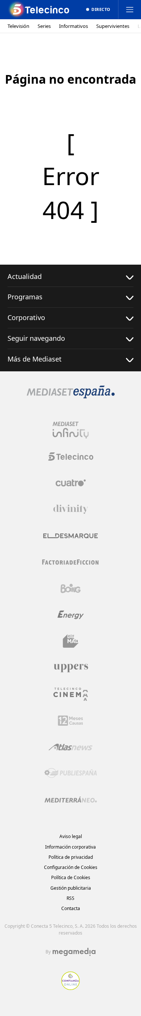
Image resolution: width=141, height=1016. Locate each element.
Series (44, 26)
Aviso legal (70, 836)
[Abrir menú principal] (129, 9)
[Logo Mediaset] (71, 396)
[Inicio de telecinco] (39, 9)
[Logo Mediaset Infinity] (71, 430)
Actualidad (25, 276)
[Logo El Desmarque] (70, 535)
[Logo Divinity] (70, 509)
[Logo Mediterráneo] (70, 800)
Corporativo (26, 317)
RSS (70, 898)
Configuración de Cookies (70, 867)
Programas (25, 296)
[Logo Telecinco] (70, 456)
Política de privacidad (71, 857)
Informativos (73, 26)
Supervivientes (112, 26)
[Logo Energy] (71, 614)
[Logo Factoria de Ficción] (70, 562)
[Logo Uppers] (71, 667)
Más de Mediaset (35, 358)
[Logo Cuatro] (71, 483)
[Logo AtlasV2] (70, 747)
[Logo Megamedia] (74, 952)
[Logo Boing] (71, 588)
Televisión (18, 26)
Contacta (70, 908)
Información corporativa (70, 847)
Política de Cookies (70, 877)
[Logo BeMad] (71, 641)
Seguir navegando (36, 338)
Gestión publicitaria (70, 888)
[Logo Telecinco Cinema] (70, 694)
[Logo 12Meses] (70, 721)
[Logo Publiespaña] (70, 773)
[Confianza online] (70, 988)
